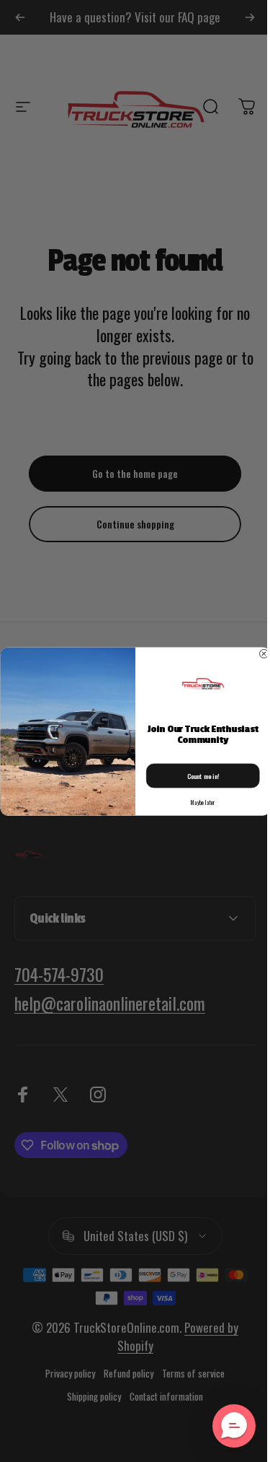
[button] (223, 1426)
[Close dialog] (258, 653)
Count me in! (197, 775)
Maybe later (197, 802)
